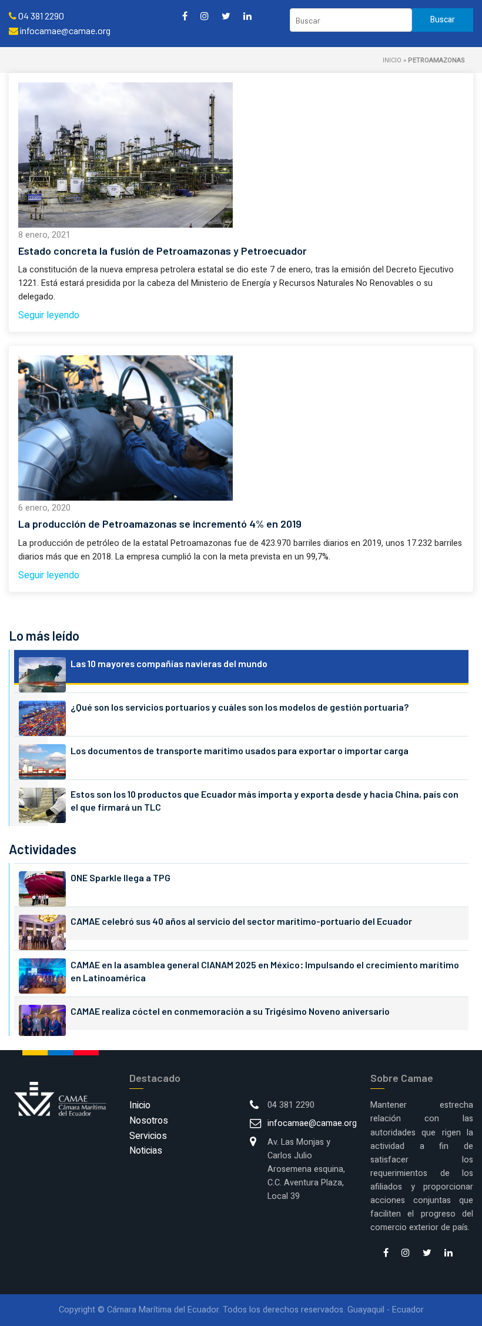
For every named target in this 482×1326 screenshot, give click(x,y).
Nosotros (148, 1121)
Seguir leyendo (48, 315)
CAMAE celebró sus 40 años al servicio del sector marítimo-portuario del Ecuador (241, 921)
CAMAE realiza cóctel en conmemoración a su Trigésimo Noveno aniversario (230, 1011)
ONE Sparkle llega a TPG (120, 877)
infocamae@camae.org (312, 1123)
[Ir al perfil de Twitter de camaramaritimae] (226, 15)
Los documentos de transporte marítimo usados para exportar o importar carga (240, 750)
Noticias (145, 1151)
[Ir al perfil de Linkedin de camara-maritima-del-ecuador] (247, 15)
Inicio (392, 60)
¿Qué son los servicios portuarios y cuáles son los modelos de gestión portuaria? (240, 706)
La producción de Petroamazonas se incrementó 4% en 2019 (160, 523)
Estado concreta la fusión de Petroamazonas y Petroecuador (162, 250)
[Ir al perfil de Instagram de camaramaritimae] (204, 15)
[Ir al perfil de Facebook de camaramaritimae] (185, 15)
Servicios (148, 1136)
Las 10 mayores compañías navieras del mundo (169, 663)
